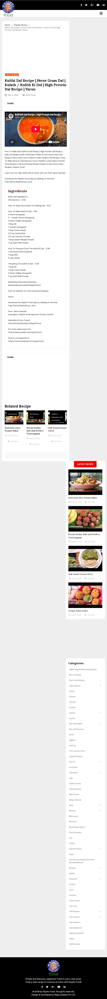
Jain (71, 778)
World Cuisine (74, 944)
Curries (72, 718)
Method (72, 811)
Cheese (72, 697)
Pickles (72, 843)
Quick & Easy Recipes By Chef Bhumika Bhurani (81, 861)
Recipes (72, 868)
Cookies (72, 707)
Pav (70, 838)
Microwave (73, 816)
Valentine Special (76, 933)
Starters (72, 895)
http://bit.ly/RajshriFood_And (18, 182)
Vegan (71, 939)
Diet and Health (75, 724)
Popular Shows (20, 25)
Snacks (72, 884)
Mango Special (75, 800)
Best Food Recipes (77, 680)
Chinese (72, 702)
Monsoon (73, 822)
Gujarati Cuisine (75, 756)
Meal (71, 805)
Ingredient (73, 773)
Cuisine (72, 713)
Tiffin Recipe (74, 911)
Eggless (72, 740)
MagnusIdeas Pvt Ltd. (65, 995)
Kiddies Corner (75, 783)
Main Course (74, 794)
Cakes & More (74, 686)
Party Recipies (75, 832)
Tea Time (73, 906)
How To (72, 762)
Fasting (72, 746)
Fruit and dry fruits (77, 751)
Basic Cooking (75, 675)
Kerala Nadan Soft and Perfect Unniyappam (34, 430)
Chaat (71, 691)
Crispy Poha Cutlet (78, 611)
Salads (72, 873)
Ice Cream (73, 767)
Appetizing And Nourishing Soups (83, 669)
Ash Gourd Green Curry (80, 574)
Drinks (71, 735)
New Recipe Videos (77, 827)
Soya (71, 890)
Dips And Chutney (76, 729)
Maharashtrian (75, 789)
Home (7, 25)
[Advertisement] (36, 52)
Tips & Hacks (74, 917)
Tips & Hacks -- (75, 922)
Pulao (71, 854)
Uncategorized (75, 928)
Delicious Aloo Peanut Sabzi (82, 497)
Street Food (74, 901)
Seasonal (73, 879)
